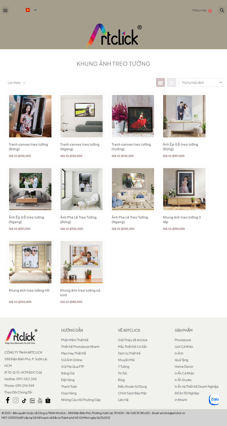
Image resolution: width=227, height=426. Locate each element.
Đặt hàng (67, 380)
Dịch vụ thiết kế (129, 353)
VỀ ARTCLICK (129, 330)
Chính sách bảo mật (132, 393)
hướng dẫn (72, 330)
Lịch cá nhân (184, 346)
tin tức (122, 373)
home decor (184, 366)
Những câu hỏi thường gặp (81, 400)
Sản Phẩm (183, 330)
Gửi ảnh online (71, 360)
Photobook (183, 340)
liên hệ (123, 400)
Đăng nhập (199, 10)
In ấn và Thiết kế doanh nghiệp (197, 386)
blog (121, 380)
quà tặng (181, 360)
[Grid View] (160, 82)
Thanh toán (69, 386)
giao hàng (68, 393)
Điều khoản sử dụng (132, 386)
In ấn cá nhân (184, 373)
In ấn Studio (183, 380)
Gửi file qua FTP (72, 366)
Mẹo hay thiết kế (73, 353)
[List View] (171, 82)
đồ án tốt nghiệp (187, 393)
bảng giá (67, 373)
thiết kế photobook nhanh (80, 346)
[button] (5, 10)
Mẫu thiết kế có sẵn (132, 346)
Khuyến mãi (126, 360)
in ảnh (179, 353)
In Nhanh (181, 400)
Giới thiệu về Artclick (133, 340)
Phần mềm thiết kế (74, 340)
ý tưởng (123, 366)
